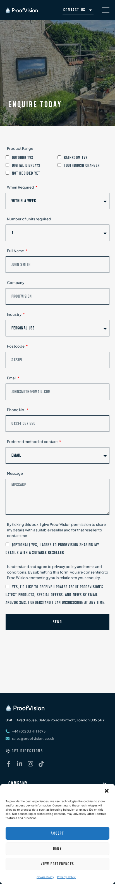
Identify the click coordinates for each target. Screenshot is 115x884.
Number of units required (29, 219)
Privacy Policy (66, 877)
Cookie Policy (45, 877)
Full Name (16, 251)
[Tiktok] (41, 764)
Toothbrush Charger (82, 165)
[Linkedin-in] (19, 764)
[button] (106, 791)
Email (12, 378)
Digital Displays (26, 165)
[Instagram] (30, 764)
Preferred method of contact (32, 441)
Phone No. (16, 410)
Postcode (16, 346)
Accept (57, 833)
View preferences (57, 864)
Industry (14, 314)
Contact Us (74, 10)
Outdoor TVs (22, 157)
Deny (57, 848)
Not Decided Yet (26, 173)
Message (15, 473)
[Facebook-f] (9, 764)
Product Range (20, 148)
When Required (21, 187)
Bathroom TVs (76, 157)
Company (15, 282)
